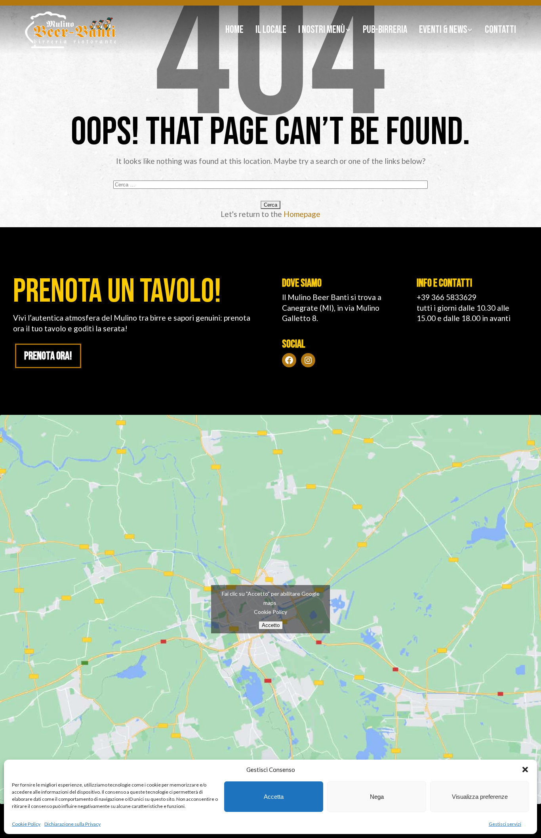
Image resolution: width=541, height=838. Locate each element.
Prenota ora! (48, 356)
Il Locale (270, 30)
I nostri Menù (321, 30)
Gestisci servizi (505, 824)
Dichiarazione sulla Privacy (72, 824)
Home (234, 30)
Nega (377, 796)
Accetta (274, 796)
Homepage (302, 214)
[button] (525, 769)
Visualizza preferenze (480, 796)
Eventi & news (443, 30)
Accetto (271, 625)
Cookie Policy (26, 824)
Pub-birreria (385, 30)
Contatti (500, 30)
